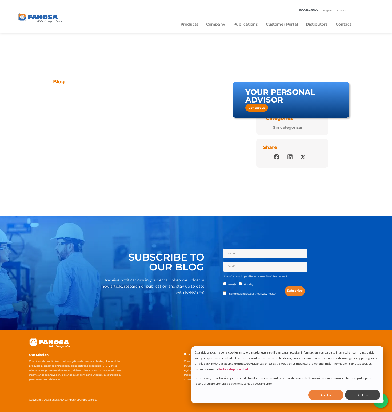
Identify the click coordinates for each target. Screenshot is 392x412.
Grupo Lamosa (88, 399)
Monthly (248, 284)
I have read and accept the (252, 293)
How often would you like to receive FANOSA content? (255, 276)
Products (189, 24)
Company (215, 24)
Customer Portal (282, 24)
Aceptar (326, 395)
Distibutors (316, 24)
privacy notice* (267, 293)
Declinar (363, 395)
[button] (276, 156)
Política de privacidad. (233, 369)
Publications (245, 24)
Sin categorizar (288, 127)
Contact (343, 24)
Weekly (232, 284)
